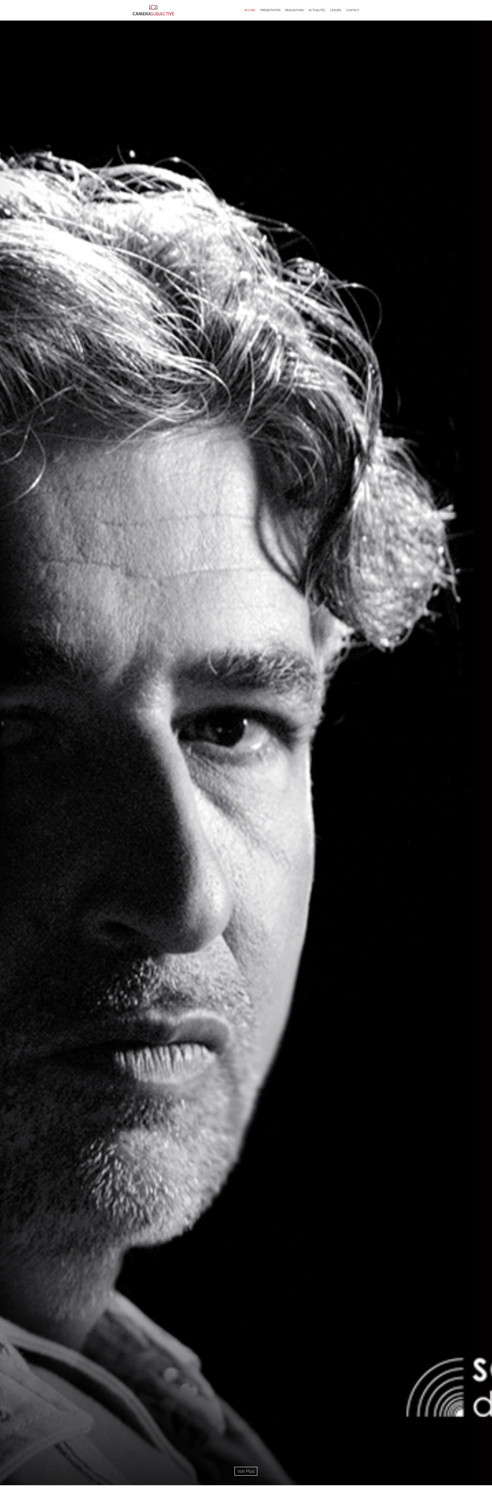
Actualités (317, 10)
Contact (352, 10)
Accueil (250, 10)
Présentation (270, 10)
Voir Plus (245, 1471)
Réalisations (294, 10)
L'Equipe (335, 10)
